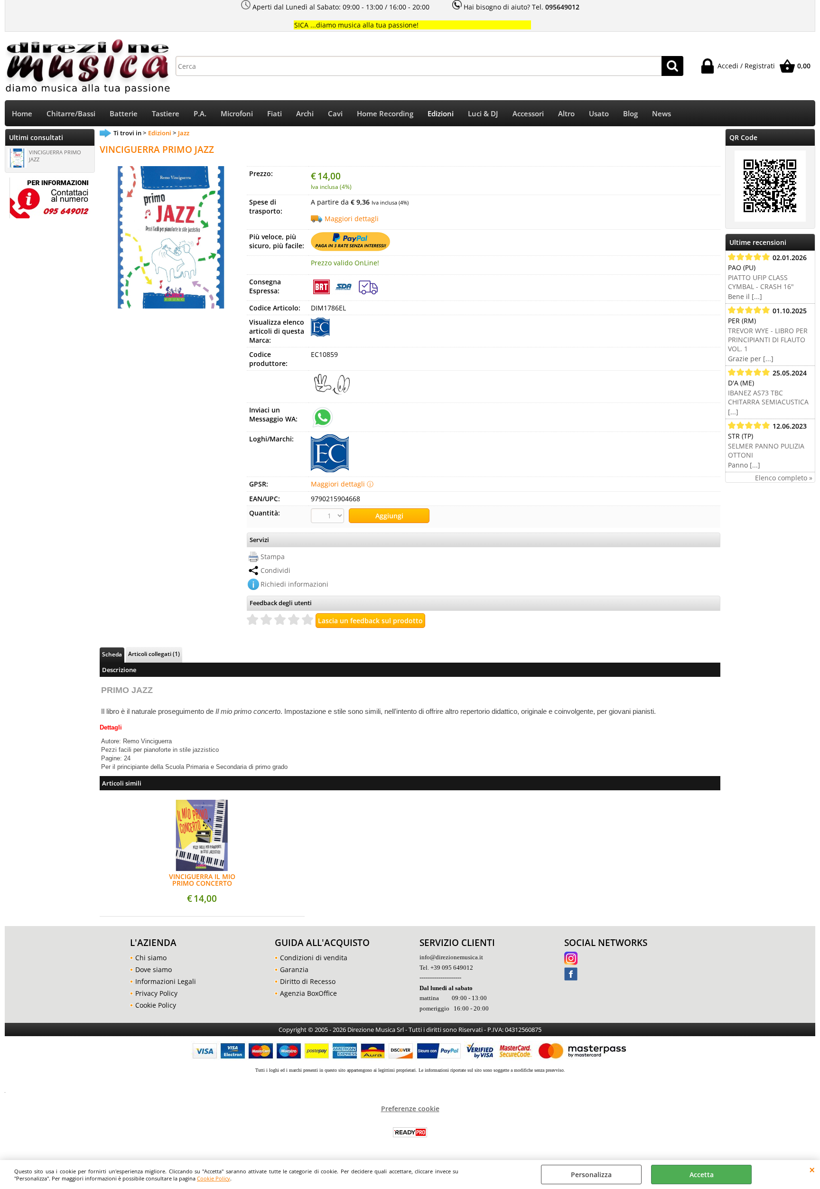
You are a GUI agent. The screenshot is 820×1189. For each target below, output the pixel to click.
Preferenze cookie (410, 1108)
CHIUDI (812, 1169)
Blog (630, 114)
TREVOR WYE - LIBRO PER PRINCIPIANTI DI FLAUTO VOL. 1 (768, 339)
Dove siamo (153, 969)
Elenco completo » (783, 477)
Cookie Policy (213, 1178)
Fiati (274, 114)
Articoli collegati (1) (154, 653)
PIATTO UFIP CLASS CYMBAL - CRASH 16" (761, 282)
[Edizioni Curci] (320, 333)
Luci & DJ (483, 114)
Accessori (528, 114)
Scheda (112, 654)
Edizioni (441, 114)
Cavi (335, 114)
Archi (305, 114)
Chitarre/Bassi (71, 114)
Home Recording (385, 114)
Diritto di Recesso (307, 981)
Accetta (702, 1174)
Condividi (275, 570)
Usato (599, 114)
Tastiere (165, 114)
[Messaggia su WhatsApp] (323, 416)
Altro (566, 114)
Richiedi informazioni (294, 584)
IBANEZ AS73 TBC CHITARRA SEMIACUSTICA (768, 397)
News (661, 114)
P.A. (200, 114)
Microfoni (237, 114)
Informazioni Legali (165, 981)
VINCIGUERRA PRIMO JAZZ (55, 156)
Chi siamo (151, 957)
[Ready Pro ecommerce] (410, 1132)
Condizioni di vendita (313, 957)
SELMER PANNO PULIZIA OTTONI (766, 450)
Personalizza (591, 1174)
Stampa (273, 556)
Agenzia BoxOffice (308, 993)
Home (22, 114)
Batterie (124, 114)
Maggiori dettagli (352, 218)
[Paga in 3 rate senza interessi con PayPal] (350, 248)
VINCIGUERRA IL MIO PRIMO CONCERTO (202, 880)
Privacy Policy (156, 993)
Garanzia (294, 969)
